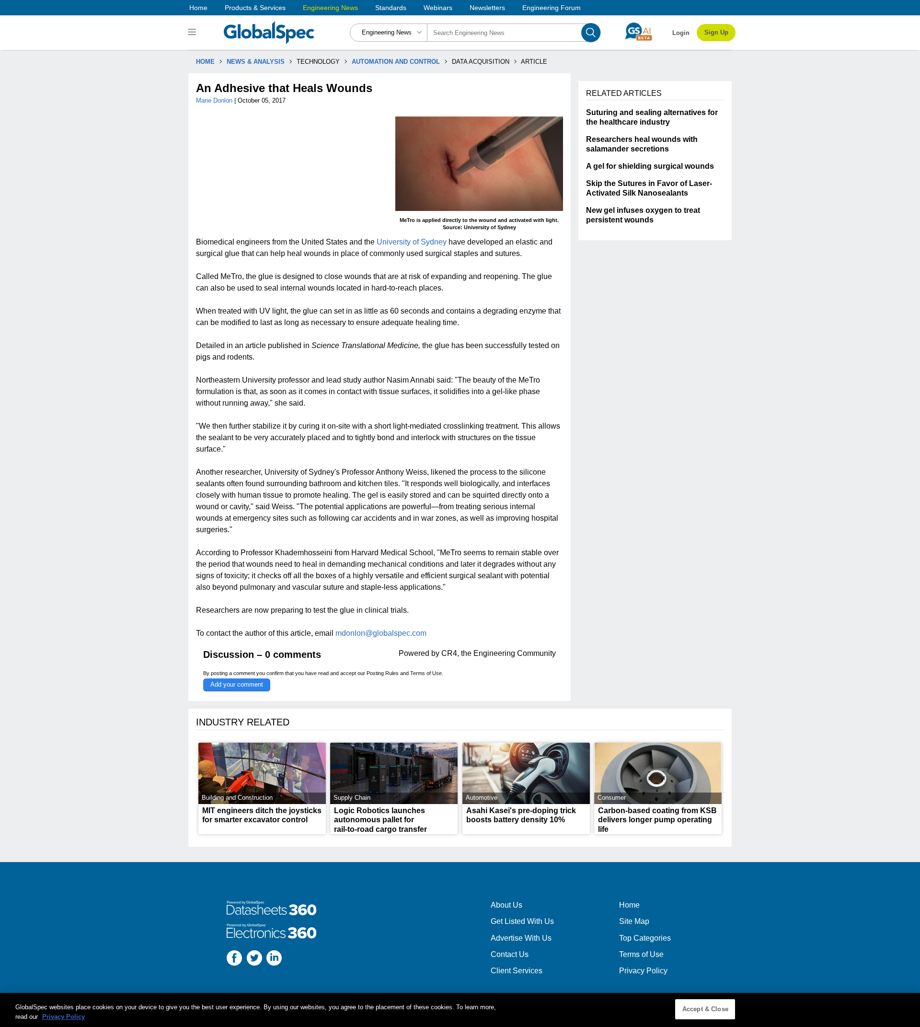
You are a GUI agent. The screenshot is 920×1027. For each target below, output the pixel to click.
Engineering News (330, 8)
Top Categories (645, 938)
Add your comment (236, 684)
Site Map (634, 921)
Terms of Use (426, 673)
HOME (205, 61)
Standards (390, 8)
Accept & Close (705, 1009)
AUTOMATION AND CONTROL (396, 61)
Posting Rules (383, 673)
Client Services (516, 971)
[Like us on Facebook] (234, 959)
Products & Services (255, 8)
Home (198, 8)
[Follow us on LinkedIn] (274, 959)
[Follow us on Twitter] (254, 959)
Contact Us (510, 954)
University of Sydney (412, 242)
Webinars (438, 8)
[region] (460, 1010)
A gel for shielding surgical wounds (650, 166)
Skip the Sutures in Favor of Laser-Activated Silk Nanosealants (649, 188)
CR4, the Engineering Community (498, 653)
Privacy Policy (643, 971)
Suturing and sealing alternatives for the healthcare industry (652, 117)
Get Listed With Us (522, 921)
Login (681, 32)
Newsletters (487, 8)
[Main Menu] (193, 32)
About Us (506, 905)
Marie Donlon (215, 100)
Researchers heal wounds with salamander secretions (642, 144)
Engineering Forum (551, 8)
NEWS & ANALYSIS (256, 61)
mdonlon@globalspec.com (380, 633)
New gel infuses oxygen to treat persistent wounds (643, 215)
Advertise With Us (521, 938)
